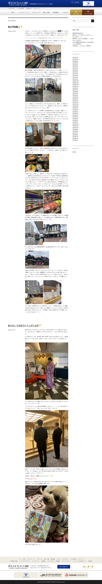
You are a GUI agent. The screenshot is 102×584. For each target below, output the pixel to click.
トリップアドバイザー (84, 567)
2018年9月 (75, 129)
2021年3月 (75, 75)
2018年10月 (76, 127)
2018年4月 (75, 138)
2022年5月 (75, 62)
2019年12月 (76, 102)
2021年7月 (75, 68)
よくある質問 (21, 8)
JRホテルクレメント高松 (18, 3)
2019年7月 (75, 111)
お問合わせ (28, 8)
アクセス (65, 12)
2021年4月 (75, 73)
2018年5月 (75, 136)
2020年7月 (75, 89)
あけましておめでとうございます (23, 325)
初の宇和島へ (14, 26)
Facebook (92, 567)
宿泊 (13, 12)
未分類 (74, 152)
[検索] (92, 20)
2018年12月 (76, 124)
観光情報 (55, 12)
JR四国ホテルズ (26, 575)
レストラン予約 (88, 12)
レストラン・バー (24, 12)
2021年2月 (75, 77)
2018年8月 (75, 131)
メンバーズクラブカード (24, 561)
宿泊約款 (90, 561)
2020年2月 (75, 98)
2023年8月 (75, 57)
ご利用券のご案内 (14, 561)
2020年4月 (75, 95)
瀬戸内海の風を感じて (78, 33)
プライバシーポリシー (66, 561)
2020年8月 (75, 88)
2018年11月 (75, 125)
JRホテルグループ (51, 575)
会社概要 (58, 561)
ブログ (88, 567)
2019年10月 (76, 106)
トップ (19, 559)
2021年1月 (75, 79)
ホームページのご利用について (79, 561)
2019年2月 (75, 120)
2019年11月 (75, 104)
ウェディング (35, 12)
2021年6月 (75, 70)
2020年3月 (75, 97)
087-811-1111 (36, 567)
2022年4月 (75, 64)
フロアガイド (12, 8)
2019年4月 (75, 116)
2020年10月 (76, 84)
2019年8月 (75, 109)
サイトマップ (37, 8)
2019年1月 (75, 122)
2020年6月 (75, 91)
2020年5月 (75, 93)
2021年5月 (75, 71)
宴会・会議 (46, 12)
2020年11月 (76, 82)
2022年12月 (76, 59)
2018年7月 (75, 133)
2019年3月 (75, 118)
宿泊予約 (76, 13)
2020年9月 (75, 86)
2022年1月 (75, 66)
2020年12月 (76, 80)
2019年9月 (75, 107)
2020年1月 (75, 100)
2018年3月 (75, 140)
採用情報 (43, 561)
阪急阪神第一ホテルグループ (76, 575)
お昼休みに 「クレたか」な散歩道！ (82, 45)
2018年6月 (75, 134)
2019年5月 (75, 115)
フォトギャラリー (36, 561)
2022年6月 (75, 61)
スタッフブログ (50, 561)
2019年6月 (75, 113)
